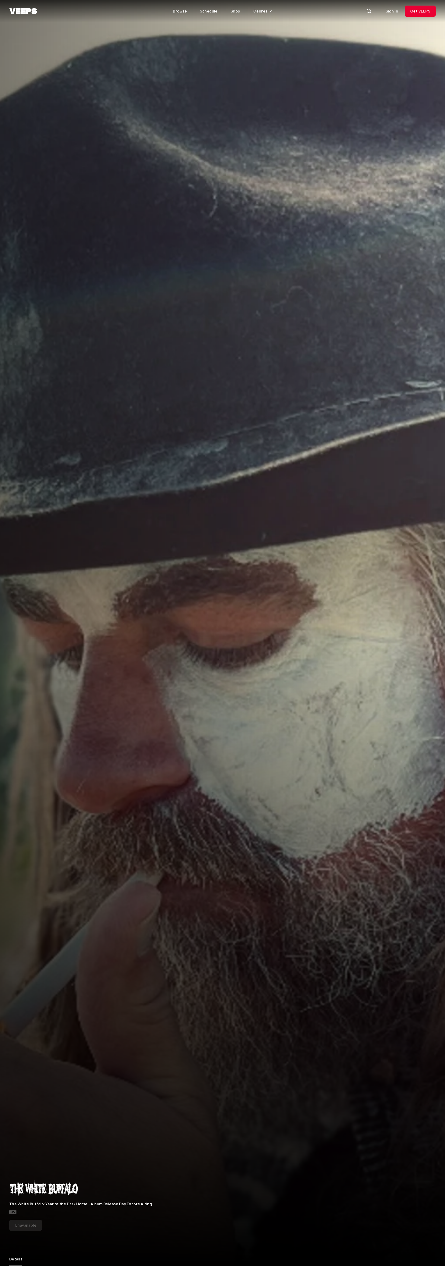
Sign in (392, 11)
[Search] (369, 11)
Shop (235, 11)
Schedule (209, 11)
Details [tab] (15, 1259)
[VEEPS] (23, 11)
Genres (260, 11)
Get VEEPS (420, 11)
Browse (180, 11)
